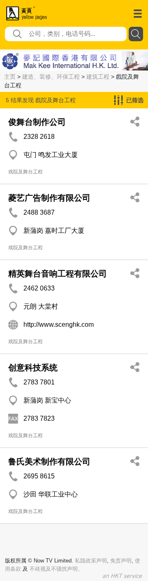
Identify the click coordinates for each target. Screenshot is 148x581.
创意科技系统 (33, 367)
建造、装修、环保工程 (51, 76)
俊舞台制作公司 (37, 122)
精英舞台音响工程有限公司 (57, 273)
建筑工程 (97, 76)
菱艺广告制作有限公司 (49, 197)
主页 (10, 76)
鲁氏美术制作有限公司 (49, 461)
